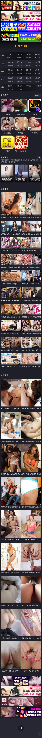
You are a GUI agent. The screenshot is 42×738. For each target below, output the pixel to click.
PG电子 (10, 54)
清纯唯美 (19, 73)
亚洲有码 (10, 65)
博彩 (2, 56)
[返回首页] (39, 734)
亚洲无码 (10, 62)
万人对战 (28, 54)
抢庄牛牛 (37, 57)
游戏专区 (37, 54)
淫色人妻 (28, 78)
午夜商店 (19, 86)
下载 (39, 157)
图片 (2, 71)
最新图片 (4, 375)
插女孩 (10, 86)
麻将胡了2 (10, 57)
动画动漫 (37, 62)
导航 (2, 87)
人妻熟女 (28, 65)
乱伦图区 (28, 73)
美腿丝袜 (10, 73)
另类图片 (37, 73)
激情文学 (10, 78)
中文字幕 (19, 65)
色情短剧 (19, 89)
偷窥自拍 (10, 70)
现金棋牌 (28, 57)
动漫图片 (37, 70)
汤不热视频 (37, 86)
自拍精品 (28, 62)
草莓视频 (28, 86)
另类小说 (19, 81)
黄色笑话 (28, 81)
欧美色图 (28, 70)
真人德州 (19, 54)
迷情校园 (10, 81)
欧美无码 (19, 62)
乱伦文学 (19, 78)
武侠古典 (37, 78)
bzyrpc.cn (21, 46)
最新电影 (4, 188)
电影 (2, 63)
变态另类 (37, 65)
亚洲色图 (19, 70)
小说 (2, 79)
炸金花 (19, 57)
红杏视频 (10, 89)
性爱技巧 (37, 81)
